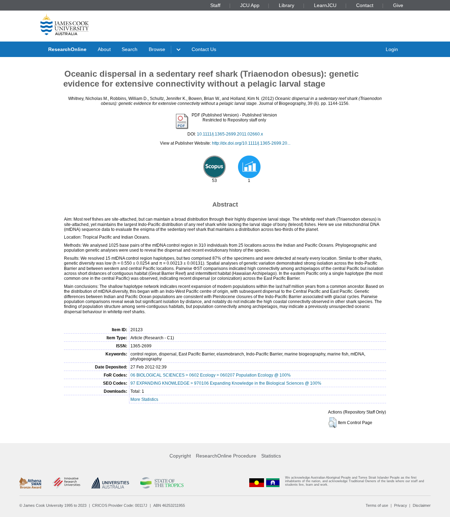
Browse (157, 49)
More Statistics (144, 399)
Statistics (271, 456)
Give (398, 5)
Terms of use (377, 505)
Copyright (180, 456)
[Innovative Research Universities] (66, 482)
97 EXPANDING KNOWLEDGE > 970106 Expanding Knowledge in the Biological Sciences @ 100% (225, 383)
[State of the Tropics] (161, 482)
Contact (364, 5)
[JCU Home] (64, 24)
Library (286, 5)
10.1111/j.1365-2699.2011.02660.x (230, 134)
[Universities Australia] (110, 482)
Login (392, 49)
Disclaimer (422, 505)
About (104, 49)
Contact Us (204, 49)
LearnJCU (325, 5)
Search (129, 49)
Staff (215, 5)
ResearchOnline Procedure (226, 456)
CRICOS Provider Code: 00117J (119, 505)
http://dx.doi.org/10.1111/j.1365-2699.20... (251, 143)
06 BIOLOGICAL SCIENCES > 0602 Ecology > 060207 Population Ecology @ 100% (210, 375)
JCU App (249, 5)
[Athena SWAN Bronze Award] (30, 482)
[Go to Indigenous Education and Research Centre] (256, 483)
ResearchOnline (67, 49)
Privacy (400, 505)
